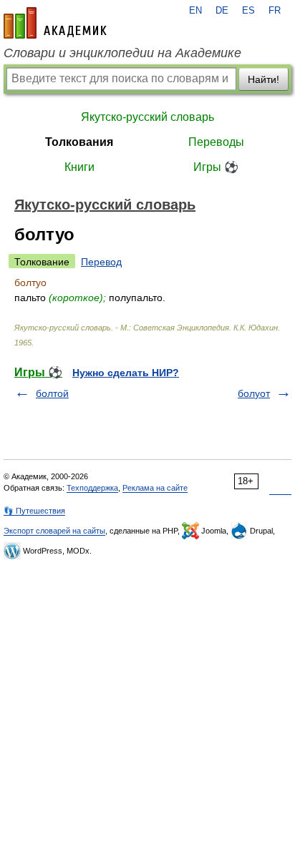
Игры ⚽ (215, 167)
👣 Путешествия (34, 510)
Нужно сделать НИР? (125, 372)
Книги (79, 167)
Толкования (79, 142)
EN (195, 11)
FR (275, 11)
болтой (52, 393)
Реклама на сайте (155, 488)
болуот (254, 393)
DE (222, 11)
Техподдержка (92, 488)
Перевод (101, 262)
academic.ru (55, 23)
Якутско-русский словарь (147, 117)
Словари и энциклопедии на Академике (122, 53)
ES (248, 11)
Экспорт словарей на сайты (54, 530)
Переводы (216, 142)
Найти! (263, 79)
